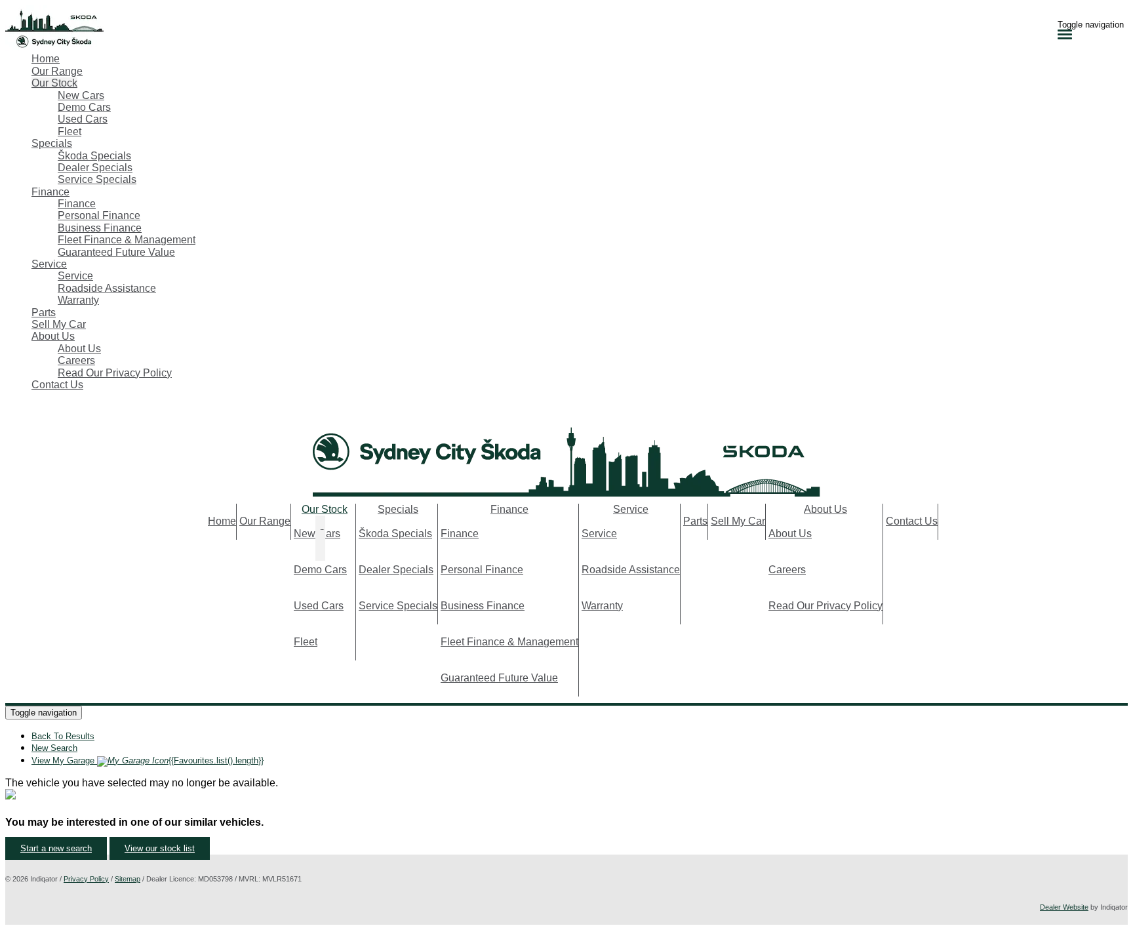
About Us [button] (53, 336)
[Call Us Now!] (11, 413)
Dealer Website (1064, 907)
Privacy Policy (86, 879)
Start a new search (56, 848)
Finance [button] (50, 191)
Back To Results (62, 736)
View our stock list (160, 848)
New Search (54, 748)
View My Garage (147, 760)
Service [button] (49, 264)
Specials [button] (51, 143)
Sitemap (127, 879)
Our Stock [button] (54, 83)
